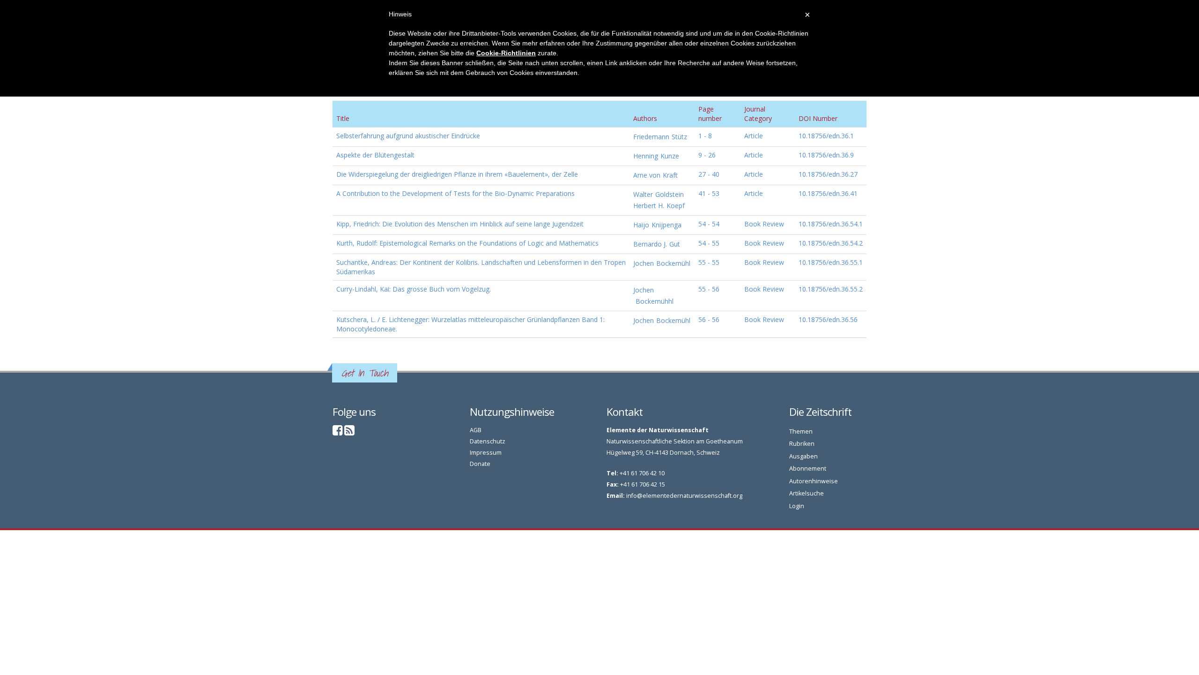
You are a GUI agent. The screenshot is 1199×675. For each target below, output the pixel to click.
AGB (475, 430)
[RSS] (349, 432)
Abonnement (807, 468)
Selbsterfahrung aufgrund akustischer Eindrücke (408, 135)
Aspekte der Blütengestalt (375, 154)
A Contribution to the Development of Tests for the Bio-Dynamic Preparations (455, 193)
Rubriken (801, 444)
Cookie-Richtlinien (506, 53)
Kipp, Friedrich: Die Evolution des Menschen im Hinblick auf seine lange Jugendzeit (460, 223)
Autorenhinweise (813, 481)
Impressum (486, 453)
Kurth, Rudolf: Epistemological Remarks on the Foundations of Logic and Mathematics (467, 243)
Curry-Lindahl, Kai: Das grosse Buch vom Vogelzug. (413, 289)
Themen (801, 431)
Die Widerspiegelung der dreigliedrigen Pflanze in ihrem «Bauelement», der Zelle (457, 174)
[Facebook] (338, 432)
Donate (480, 464)
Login (796, 506)
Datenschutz (487, 441)
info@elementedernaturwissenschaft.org (684, 496)
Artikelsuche (806, 493)
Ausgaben (803, 456)
